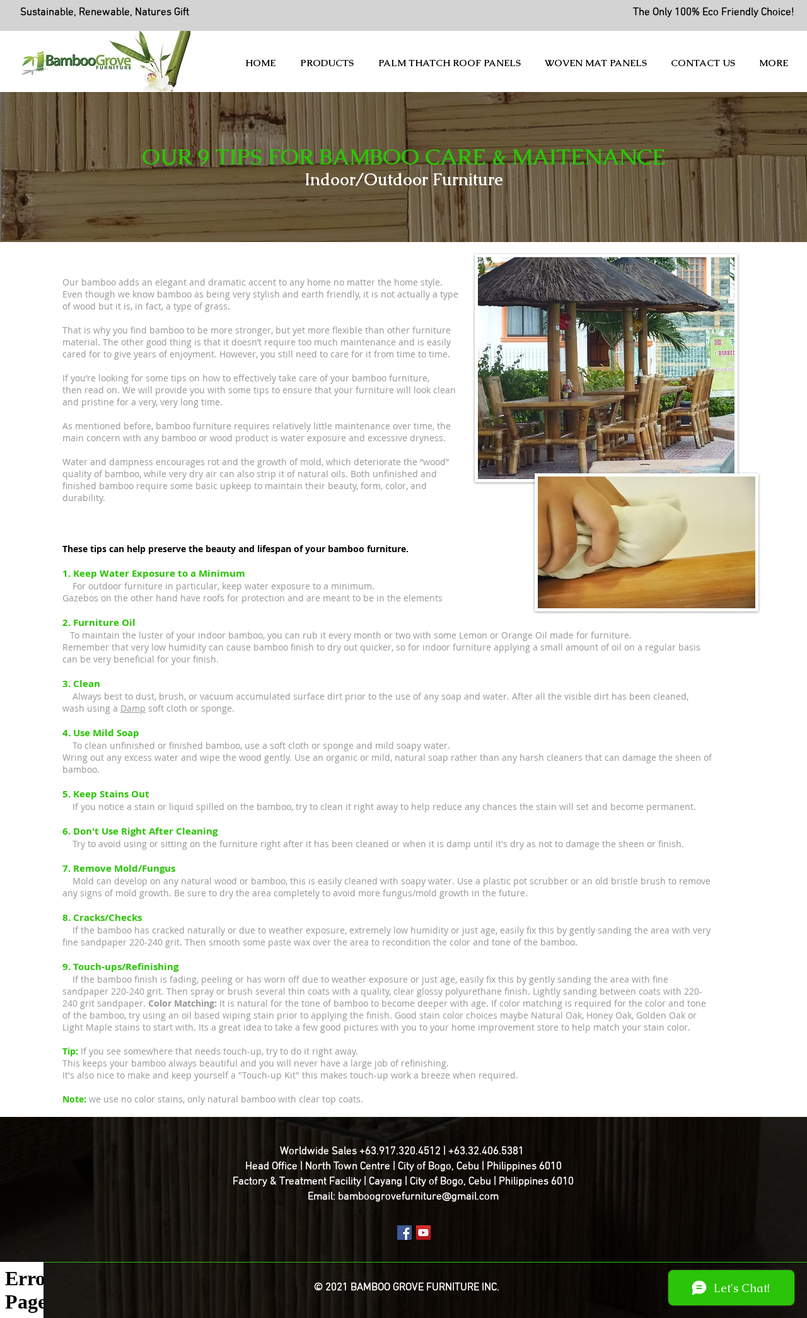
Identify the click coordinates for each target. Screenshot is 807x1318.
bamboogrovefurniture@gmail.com (418, 1197)
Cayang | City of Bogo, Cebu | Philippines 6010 (471, 1182)
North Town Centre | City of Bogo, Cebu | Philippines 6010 (433, 1166)
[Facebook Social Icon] (404, 1232)
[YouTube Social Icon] (423, 1232)
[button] (330, 63)
